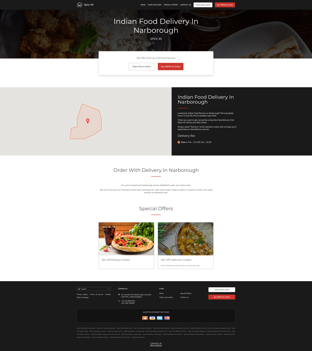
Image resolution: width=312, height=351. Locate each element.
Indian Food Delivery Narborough (106, 328)
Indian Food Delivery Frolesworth (152, 334)
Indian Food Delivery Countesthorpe (134, 331)
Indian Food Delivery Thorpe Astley (131, 334)
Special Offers (171, 5)
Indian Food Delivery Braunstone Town (156, 331)
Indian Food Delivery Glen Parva (180, 328)
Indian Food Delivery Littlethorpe (86, 328)
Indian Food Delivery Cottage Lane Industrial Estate (105, 334)
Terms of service (96, 294)
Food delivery (154, 5)
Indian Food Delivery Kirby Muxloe (172, 334)
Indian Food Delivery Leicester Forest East (219, 331)
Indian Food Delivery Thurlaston (178, 331)
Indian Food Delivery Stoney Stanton (194, 334)
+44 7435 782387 (128, 303)
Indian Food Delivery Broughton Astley (219, 328)
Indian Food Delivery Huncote (198, 328)
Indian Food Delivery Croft (114, 331)
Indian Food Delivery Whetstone (142, 328)
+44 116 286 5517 (128, 301)
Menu (143, 5)
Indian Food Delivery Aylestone (197, 331)
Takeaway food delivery (138, 337)
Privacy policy (82, 294)
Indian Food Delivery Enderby (161, 328)
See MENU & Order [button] (225, 5)
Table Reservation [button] (202, 5)
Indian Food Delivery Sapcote (214, 334)
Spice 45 (88, 4)
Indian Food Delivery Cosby (124, 328)
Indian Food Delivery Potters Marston (120, 337)
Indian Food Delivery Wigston (100, 337)
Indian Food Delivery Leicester (97, 331)
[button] (126, 245)
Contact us (185, 5)
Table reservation (166, 297)
